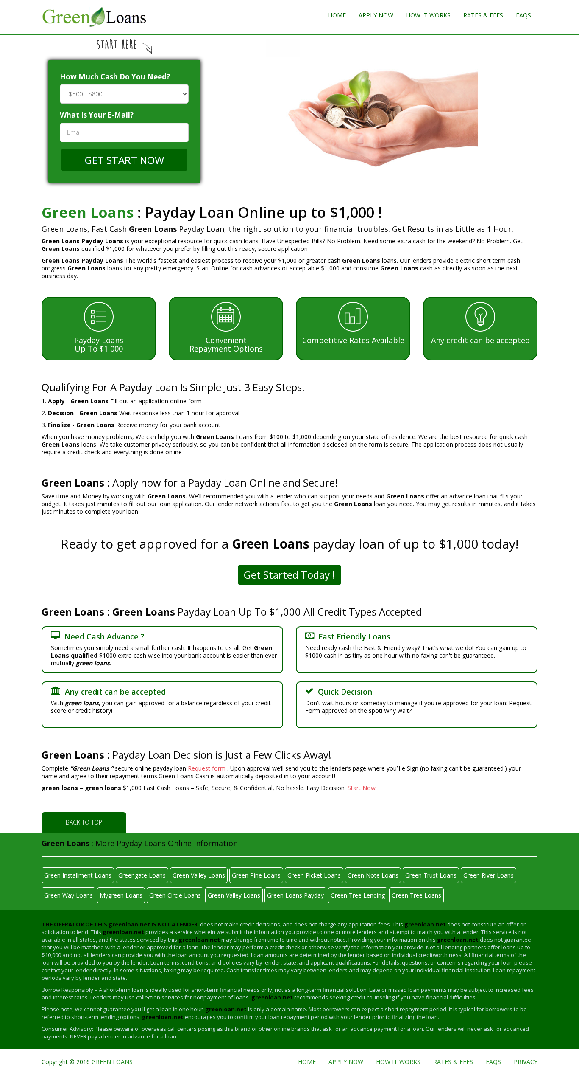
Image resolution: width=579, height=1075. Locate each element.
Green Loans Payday (295, 895)
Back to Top (84, 822)
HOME (337, 15)
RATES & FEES (483, 15)
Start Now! (362, 788)
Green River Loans (488, 875)
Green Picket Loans (314, 875)
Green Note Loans (373, 875)
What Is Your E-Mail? (97, 115)
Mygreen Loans (121, 895)
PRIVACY (525, 1062)
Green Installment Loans (77, 875)
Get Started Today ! (289, 575)
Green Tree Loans (416, 895)
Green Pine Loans (256, 875)
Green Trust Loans (431, 875)
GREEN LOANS (112, 1062)
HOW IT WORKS (428, 15)
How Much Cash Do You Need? (115, 77)
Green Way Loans (68, 895)
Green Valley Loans (199, 875)
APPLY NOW (376, 15)
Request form (207, 768)
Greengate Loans (142, 875)
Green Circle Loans (175, 895)
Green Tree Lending (358, 895)
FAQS (523, 15)
